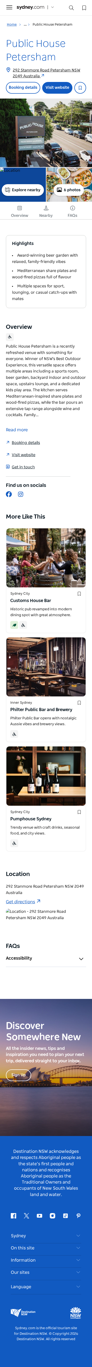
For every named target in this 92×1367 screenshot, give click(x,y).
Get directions (20, 902)
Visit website (57, 88)
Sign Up (18, 1075)
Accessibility (19, 958)
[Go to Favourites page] (83, 7)
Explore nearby (26, 190)
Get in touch (23, 467)
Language (21, 1287)
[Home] (30, 7)
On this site (22, 1248)
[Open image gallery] (46, 133)
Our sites (20, 1272)
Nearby (46, 216)
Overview (19, 216)
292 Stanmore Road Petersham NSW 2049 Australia (46, 73)
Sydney (18, 1236)
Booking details (23, 88)
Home (12, 24)
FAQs (72, 216)
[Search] (71, 9)
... (25, 24)
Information (23, 1260)
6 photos (72, 190)
